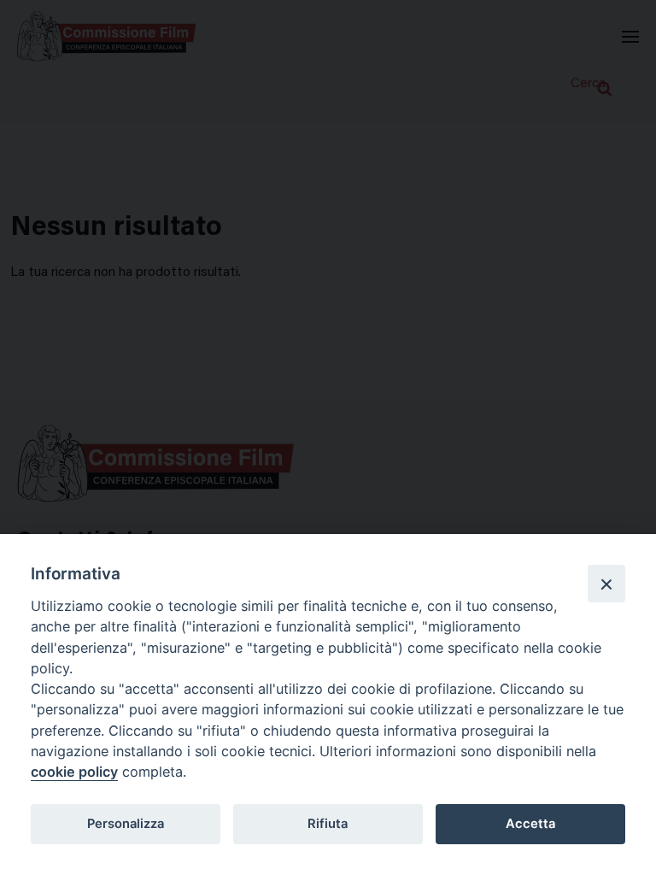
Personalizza (125, 823)
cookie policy (74, 771)
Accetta (530, 823)
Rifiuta (328, 823)
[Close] (606, 583)
